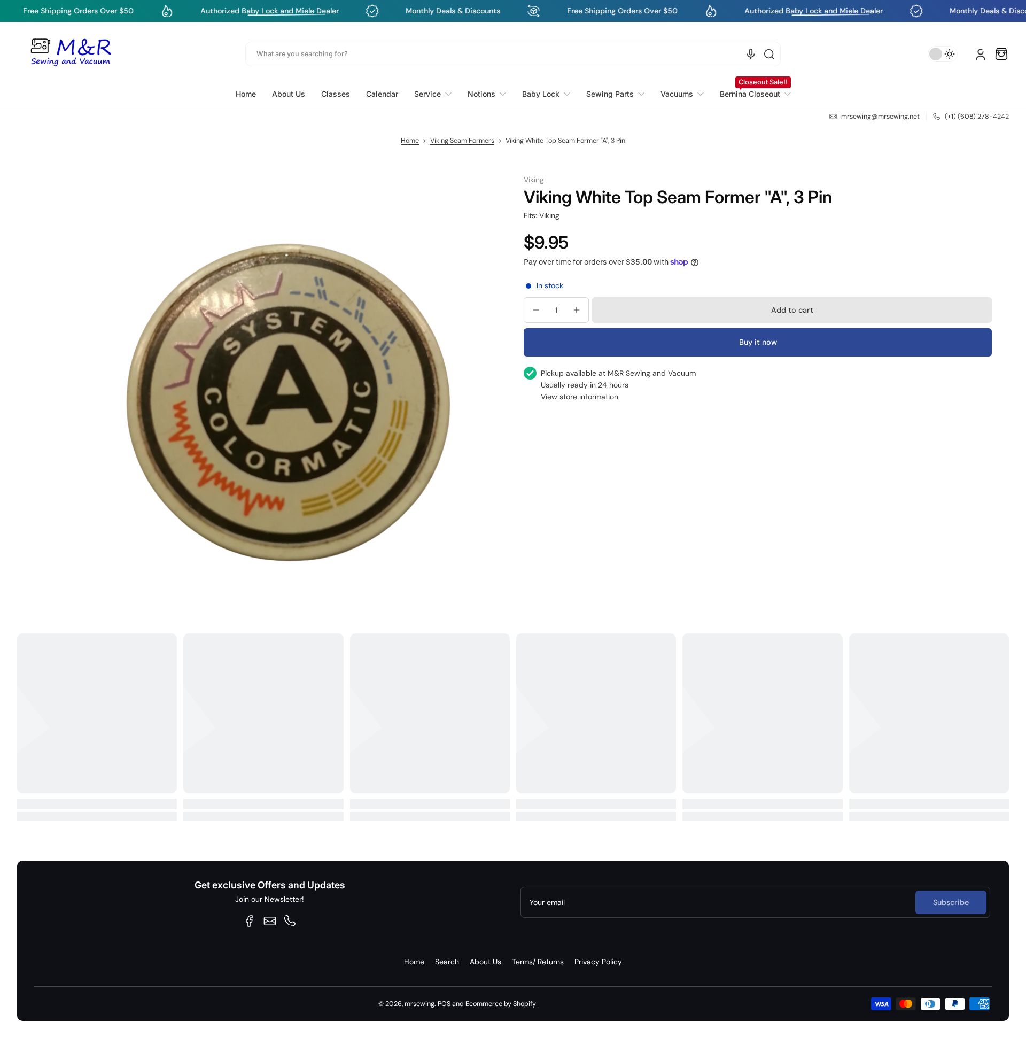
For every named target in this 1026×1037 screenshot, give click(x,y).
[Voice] (750, 54)
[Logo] (70, 54)
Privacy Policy (598, 961)
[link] (433, 94)
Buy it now (758, 342)
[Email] (269, 921)
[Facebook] (249, 921)
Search (447, 961)
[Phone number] (290, 921)
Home (410, 140)
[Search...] (769, 54)
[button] (1001, 54)
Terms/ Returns (538, 961)
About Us (485, 961)
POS (444, 1004)
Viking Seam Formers (462, 140)
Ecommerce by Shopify (500, 1004)
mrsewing (419, 1004)
